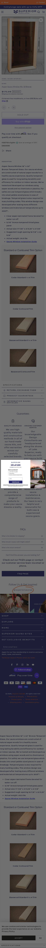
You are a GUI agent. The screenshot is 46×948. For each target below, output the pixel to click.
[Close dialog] (44, 461)
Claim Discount (15, 482)
